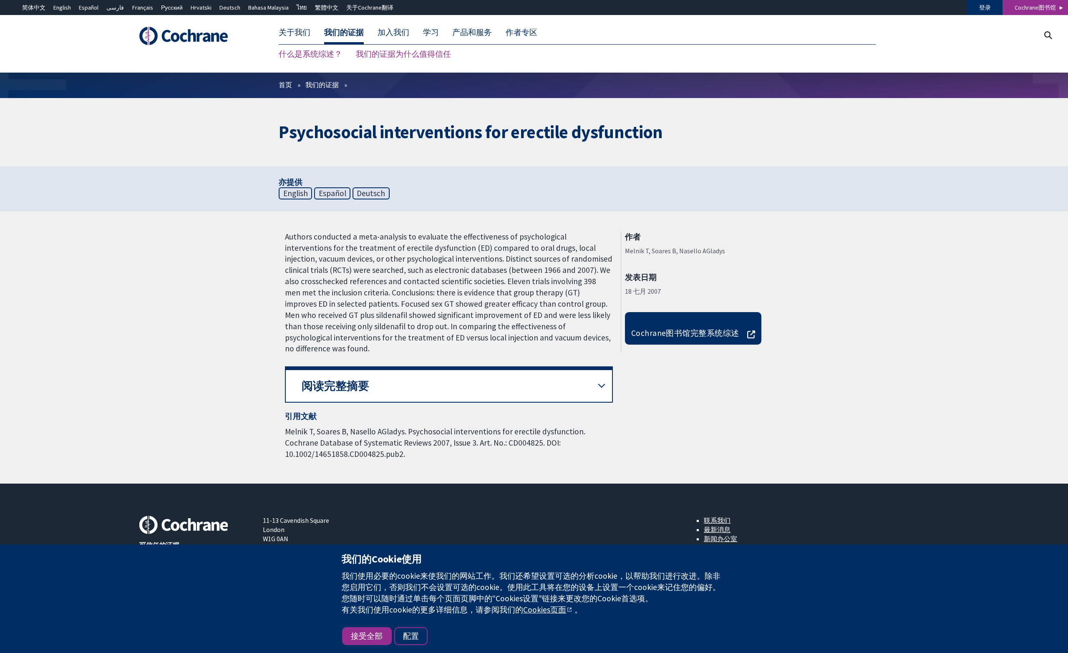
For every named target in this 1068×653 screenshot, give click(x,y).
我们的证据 (322, 85)
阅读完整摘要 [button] (335, 386)
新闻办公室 (720, 539)
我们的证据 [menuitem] (344, 33)
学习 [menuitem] (431, 33)
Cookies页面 (544, 610)
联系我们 (717, 520)
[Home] (195, 36)
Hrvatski (201, 7)
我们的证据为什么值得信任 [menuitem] (403, 54)
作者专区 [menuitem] (521, 33)
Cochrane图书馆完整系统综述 (685, 333)
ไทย (302, 7)
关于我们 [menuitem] (294, 33)
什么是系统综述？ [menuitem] (310, 54)
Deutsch (229, 7)
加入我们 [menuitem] (393, 33)
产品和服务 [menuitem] (472, 33)
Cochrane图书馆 (1035, 7)
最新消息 (717, 529)
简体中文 (33, 7)
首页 (285, 85)
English (62, 7)
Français (142, 7)
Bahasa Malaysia (268, 7)
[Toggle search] (1048, 35)
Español (88, 7)
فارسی (115, 7)
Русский (172, 7)
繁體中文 (326, 7)
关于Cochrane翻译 (369, 7)
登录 (985, 7)
